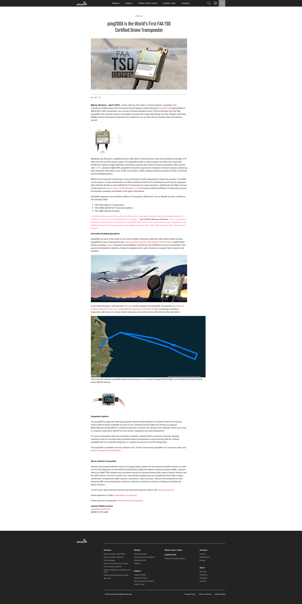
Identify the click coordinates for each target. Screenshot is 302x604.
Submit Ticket (139, 584)
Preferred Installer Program (175, 558)
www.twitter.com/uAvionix (126, 495)
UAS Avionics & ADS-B (112, 567)
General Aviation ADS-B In (114, 557)
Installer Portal (170, 554)
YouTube (203, 572)
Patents (202, 560)
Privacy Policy (190, 594)
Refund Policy (220, 594)
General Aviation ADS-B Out (114, 554)
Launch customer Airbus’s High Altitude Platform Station (148, 242)
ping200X (163, 108)
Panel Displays (109, 560)
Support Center (140, 575)
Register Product (140, 578)
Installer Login (169, 3)
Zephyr (110, 245)
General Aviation (140, 554)
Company (185, 3)
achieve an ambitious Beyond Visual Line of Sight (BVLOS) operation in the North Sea (137, 308)
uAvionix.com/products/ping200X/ (106, 450)
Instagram (203, 578)
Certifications (205, 557)
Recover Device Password (144, 581)
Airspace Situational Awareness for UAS (117, 571)
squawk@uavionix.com (101, 509)
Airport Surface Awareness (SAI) (116, 575)
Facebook (203, 575)
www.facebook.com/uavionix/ (130, 500)
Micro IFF (107, 578)
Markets (115, 3)
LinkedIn (203, 581)
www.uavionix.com (166, 489)
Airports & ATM (140, 560)
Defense (137, 563)
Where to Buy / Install (148, 3)
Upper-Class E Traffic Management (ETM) (124, 188)
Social (202, 567)
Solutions (107, 550)
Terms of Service (205, 594)
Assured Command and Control (116, 563)
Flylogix (127, 306)
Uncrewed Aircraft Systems (144, 557)
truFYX (98, 167)
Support (129, 3)
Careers (203, 554)
